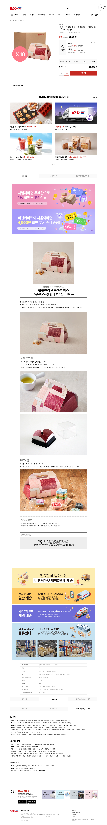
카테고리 (15, 15)
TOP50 (68, 15)
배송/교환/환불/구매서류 (82, 176)
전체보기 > (95, 98)
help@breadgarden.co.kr (38, 816)
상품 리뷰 (53, 176)
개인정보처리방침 (76, 812)
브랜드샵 (51, 15)
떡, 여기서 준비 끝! (17, 20)
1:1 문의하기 (21, 802)
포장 (23, 20)
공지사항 (74, 815)
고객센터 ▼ (95, 5)
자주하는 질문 (30, 802)
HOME (11, 20)
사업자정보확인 (24, 821)
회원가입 (78, 5)
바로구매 (83, 73)
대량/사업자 (41, 15)
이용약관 (74, 810)
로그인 (83, 5)
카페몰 (24, 15)
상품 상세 (24, 176)
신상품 (60, 15)
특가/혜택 (77, 15)
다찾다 (102, 7)
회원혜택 (74, 817)
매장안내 (89, 5)
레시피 (32, 15)
